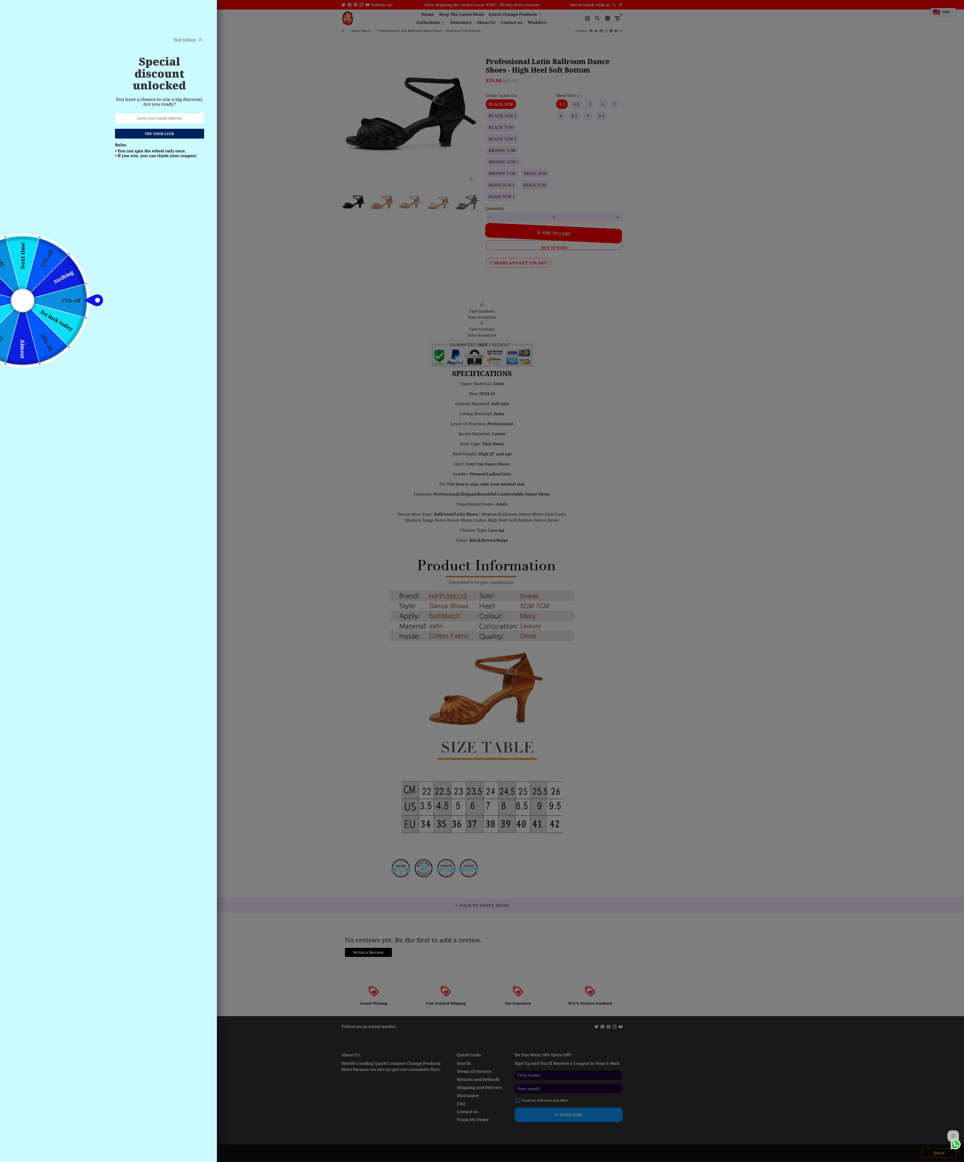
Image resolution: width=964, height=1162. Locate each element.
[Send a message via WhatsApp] (955, 1144)
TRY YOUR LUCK (159, 133)
